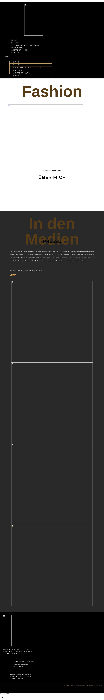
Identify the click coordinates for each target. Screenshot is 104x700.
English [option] (7, 697)
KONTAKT (16, 53)
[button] (28, 56)
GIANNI (14, 43)
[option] (54, 697)
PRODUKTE (17, 48)
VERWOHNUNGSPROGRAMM (25, 45)
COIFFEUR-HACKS (20, 50)
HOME (14, 40)
